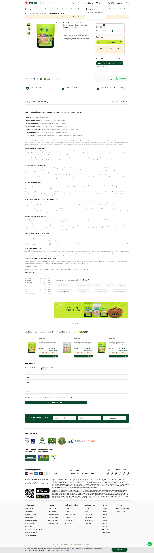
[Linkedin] (128, 473)
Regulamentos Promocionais (33, 529)
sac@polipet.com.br (88, 473)
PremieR (104, 514)
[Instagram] (108, 473)
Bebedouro (88, 517)
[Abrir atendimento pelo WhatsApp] (149, 544)
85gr (100, 27)
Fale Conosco (29, 517)
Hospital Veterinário (53, 520)
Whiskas (104, 523)
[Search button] (72, 2)
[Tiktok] (124, 473)
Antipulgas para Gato (119, 291)
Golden (104, 517)
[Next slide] (131, 347)
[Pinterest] (116, 473)
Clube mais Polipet (53, 523)
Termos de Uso (120, 511)
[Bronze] (34, 79)
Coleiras (67, 517)
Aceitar (119, 550)
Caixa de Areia (89, 514)
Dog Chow (105, 526)
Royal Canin (122, 285)
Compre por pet (31, 13)
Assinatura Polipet (53, 517)
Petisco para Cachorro (83, 285)
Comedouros (69, 520)
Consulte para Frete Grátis (49, 352)
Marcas (73, 9)
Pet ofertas (112, 9)
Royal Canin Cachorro (101, 291)
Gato (46, 9)
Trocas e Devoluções (31, 532)
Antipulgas (68, 523)
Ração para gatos (43, 13)
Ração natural (83, 291)
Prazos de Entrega (30, 514)
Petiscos (67, 511)
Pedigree (109, 285)
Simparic (104, 511)
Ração (67, 509)
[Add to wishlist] (59, 22)
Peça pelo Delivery (53, 514)
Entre (112, 3)
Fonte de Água (89, 520)
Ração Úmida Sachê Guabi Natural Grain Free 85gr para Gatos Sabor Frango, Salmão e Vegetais (82, 343)
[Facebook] (112, 473)
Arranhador (88, 523)
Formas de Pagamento (31, 520)
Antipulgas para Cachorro (65, 291)
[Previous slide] (23, 347)
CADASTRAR (114, 418)
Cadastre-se (118, 3)
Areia (86, 511)
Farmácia (64, 9)
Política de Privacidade (122, 509)
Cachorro (39, 9)
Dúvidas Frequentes (31, 535)
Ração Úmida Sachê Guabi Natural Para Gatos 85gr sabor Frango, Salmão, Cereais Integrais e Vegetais (48, 343)
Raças (80, 9)
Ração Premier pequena (64, 285)
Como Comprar (29, 523)
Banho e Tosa (52, 509)
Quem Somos (29, 509)
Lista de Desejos (30, 526)
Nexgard (97, 285)
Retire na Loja (52, 511)
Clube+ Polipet (124, 9)
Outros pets (54, 9)
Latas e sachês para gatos (56, 13)
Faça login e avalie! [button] (57, 402)
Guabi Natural (106, 532)
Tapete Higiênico (70, 514)
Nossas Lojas (29, 511)
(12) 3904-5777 (74, 473)
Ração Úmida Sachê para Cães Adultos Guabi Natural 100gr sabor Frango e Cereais (118, 343)
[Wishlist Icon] (79, 2)
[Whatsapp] (120, 473)
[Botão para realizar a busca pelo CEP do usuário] (102, 15)
